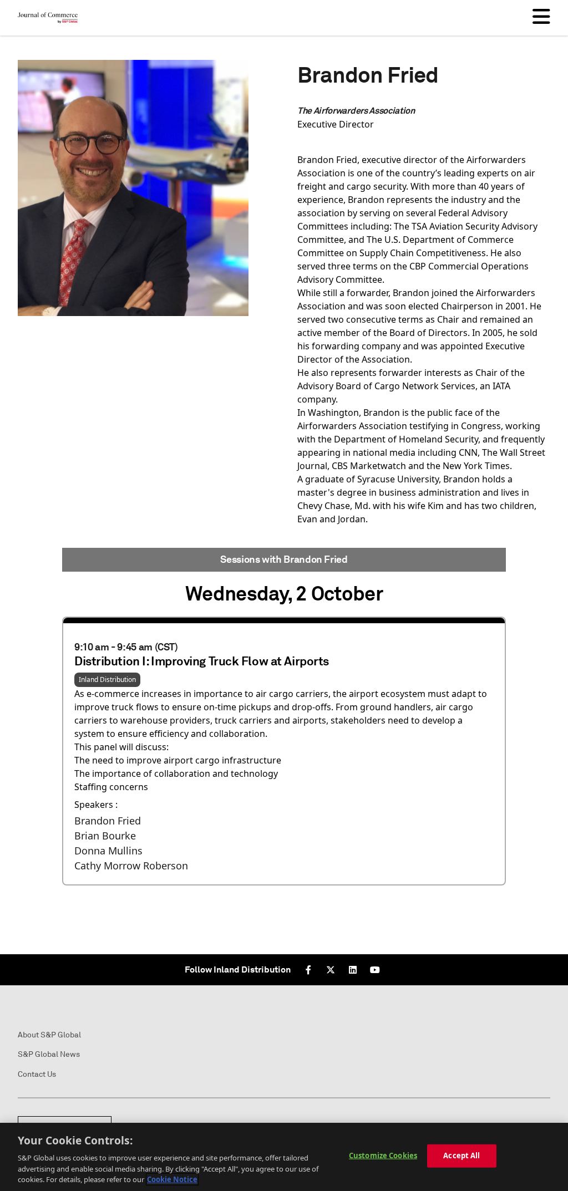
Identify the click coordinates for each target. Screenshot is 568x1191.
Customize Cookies (383, 1156)
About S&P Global (49, 1035)
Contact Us (37, 1074)
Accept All (461, 1156)
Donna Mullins (108, 850)
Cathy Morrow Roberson (131, 865)
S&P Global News (49, 1054)
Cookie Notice (172, 1179)
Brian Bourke (105, 835)
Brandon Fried (107, 820)
